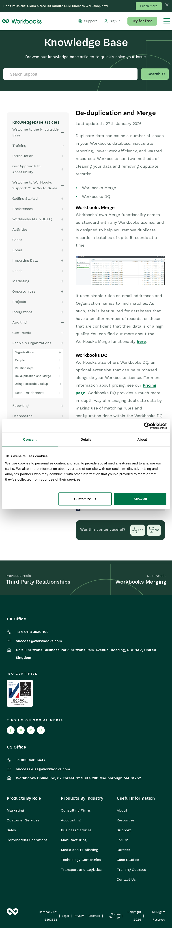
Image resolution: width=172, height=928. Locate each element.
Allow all (140, 499)
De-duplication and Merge (33, 376)
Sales (11, 830)
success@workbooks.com (39, 641)
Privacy (79, 915)
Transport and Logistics (81, 869)
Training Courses (131, 869)
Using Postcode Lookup (31, 383)
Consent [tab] (30, 439)
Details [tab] (86, 439)
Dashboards (22, 416)
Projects (19, 302)
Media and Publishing (79, 850)
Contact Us (126, 879)
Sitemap (94, 915)
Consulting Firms (76, 810)
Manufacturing (74, 840)
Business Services (76, 830)
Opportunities (23, 291)
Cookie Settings (114, 916)
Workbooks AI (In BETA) (32, 219)
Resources (126, 820)
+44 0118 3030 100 (32, 632)
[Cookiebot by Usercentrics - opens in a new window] (147, 425)
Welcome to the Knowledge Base (35, 132)
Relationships (24, 368)
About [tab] (142, 439)
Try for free (142, 21)
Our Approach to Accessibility (26, 169)
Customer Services (23, 820)
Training (19, 145)
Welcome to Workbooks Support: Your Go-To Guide (34, 185)
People (20, 360)
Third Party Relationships (38, 582)
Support (124, 830)
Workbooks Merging (140, 582)
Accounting (71, 820)
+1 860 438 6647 (30, 760)
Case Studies (128, 860)
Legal (65, 915)
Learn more (148, 6)
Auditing (19, 322)
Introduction (22, 156)
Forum (122, 840)
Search (154, 74)
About (122, 810)
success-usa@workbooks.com (43, 769)
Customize (82, 499)
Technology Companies (81, 860)
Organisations (24, 352)
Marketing (15, 810)
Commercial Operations (27, 840)
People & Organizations (31, 343)
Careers (123, 850)
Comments (21, 332)
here (141, 341)
